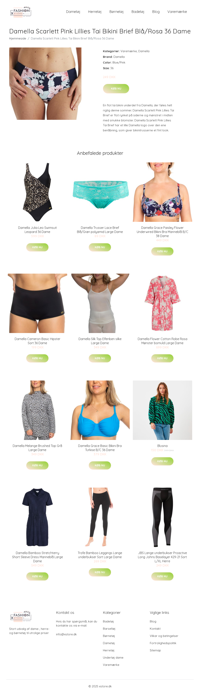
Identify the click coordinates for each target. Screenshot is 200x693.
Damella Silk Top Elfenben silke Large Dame (100, 341)
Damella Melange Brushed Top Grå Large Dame (37, 448)
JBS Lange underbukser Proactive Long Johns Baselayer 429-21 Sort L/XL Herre (162, 557)
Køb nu (116, 88)
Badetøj (137, 11)
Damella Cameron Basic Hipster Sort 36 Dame (37, 341)
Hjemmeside (17, 38)
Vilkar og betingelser (164, 636)
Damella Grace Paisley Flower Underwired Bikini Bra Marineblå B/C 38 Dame (162, 232)
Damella (143, 51)
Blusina (162, 446)
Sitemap (155, 650)
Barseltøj (109, 628)
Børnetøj (116, 11)
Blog (156, 11)
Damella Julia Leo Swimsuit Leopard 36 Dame (37, 230)
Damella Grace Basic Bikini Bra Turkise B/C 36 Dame (100, 448)
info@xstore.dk (66, 634)
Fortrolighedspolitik (163, 643)
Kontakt (155, 628)
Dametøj (73, 11)
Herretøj (95, 11)
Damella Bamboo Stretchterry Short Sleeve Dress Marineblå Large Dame (37, 557)
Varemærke (177, 11)
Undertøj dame (113, 657)
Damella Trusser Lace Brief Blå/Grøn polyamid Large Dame (100, 230)
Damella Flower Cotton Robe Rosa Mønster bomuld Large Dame (162, 341)
